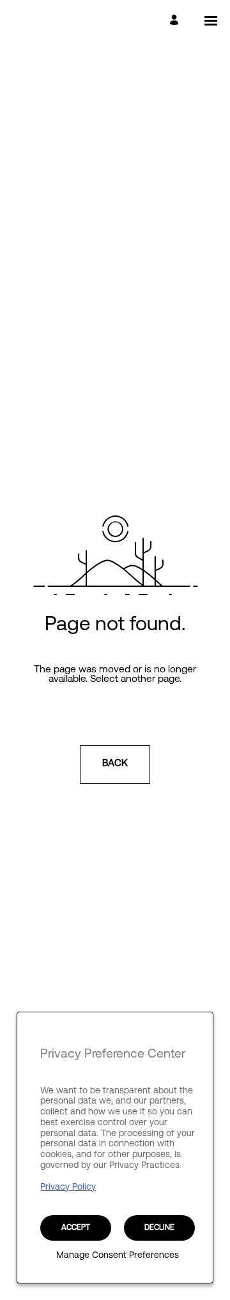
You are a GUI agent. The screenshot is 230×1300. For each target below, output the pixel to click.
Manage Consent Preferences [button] (117, 1256)
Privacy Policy (68, 1187)
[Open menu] (210, 21)
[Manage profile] (176, 20)
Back (115, 764)
